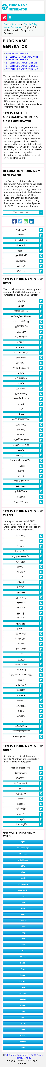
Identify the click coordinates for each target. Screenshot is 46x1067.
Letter (23, 1041)
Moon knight (23, 890)
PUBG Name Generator (15, 1055)
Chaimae (23, 854)
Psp (23, 896)
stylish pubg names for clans (22, 69)
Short (23, 945)
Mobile (23, 999)
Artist (23, 1048)
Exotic (23, 878)
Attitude (23, 920)
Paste (23, 987)
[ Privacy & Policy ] (23, 1057)
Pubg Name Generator (18, 53)
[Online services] (4, 17)
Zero (23, 939)
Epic (23, 842)
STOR (23, 1023)
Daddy (23, 963)
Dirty (23, 932)
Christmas (23, 993)
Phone (23, 957)
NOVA (23, 866)
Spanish (23, 975)
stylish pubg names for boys (21, 62)
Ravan (23, 1035)
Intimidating (23, 860)
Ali (23, 951)
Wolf (23, 1029)
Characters (23, 884)
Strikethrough (23, 848)
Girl (22, 1017)
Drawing (22, 981)
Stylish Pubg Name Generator (20, 26)
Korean (23, 1005)
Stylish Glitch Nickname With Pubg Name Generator (22, 58)
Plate (23, 908)
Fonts (23, 969)
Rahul (22, 1011)
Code (23, 926)
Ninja (23, 872)
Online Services (12, 24)
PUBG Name (37, 1055)
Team (23, 902)
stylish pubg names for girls (22, 65)
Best (23, 914)
